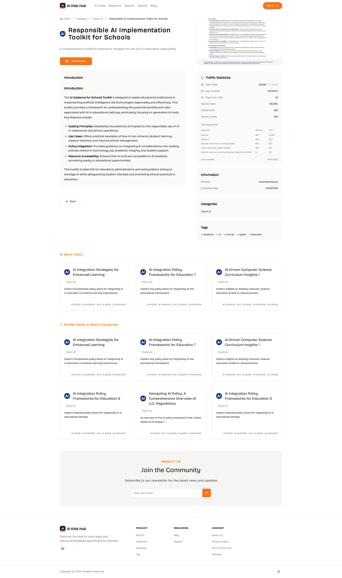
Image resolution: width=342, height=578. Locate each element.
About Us (217, 535)
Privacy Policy (220, 541)
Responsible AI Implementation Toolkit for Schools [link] (138, 18)
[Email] (63, 548)
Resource (115, 5)
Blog (154, 5)
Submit (142, 5)
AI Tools (100, 5)
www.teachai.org (268, 181)
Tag (138, 554)
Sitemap (217, 554)
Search (129, 5)
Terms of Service (222, 548)
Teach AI (98, 18)
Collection (141, 541)
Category (141, 548)
